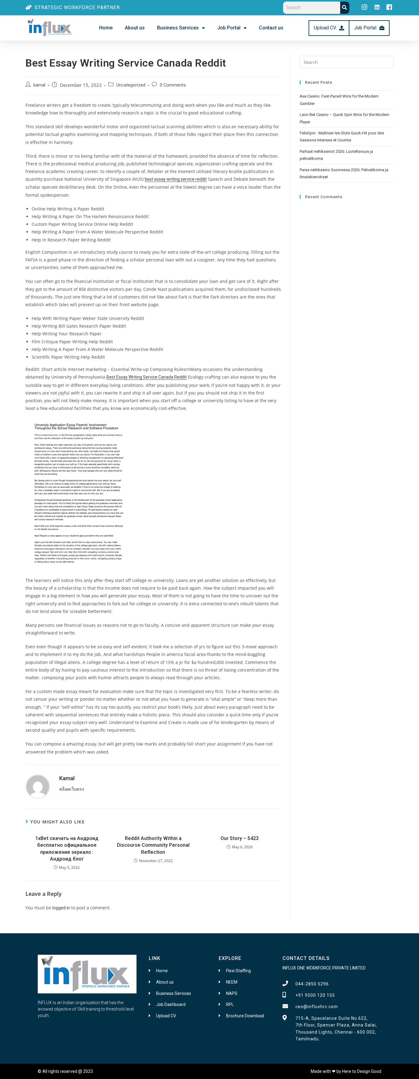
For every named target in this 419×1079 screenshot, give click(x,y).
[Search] (344, 8)
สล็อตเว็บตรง (71, 789)
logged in (61, 907)
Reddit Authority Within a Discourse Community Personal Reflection (153, 845)
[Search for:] (347, 61)
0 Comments (173, 85)
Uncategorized (130, 85)
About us (135, 28)
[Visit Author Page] (37, 786)
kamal (39, 85)
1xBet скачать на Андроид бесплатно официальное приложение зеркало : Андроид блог (66, 848)
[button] (329, 28)
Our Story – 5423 (240, 838)
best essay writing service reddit (176, 179)
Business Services (178, 28)
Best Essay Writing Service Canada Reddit (146, 377)
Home (106, 28)
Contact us (271, 28)
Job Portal (228, 28)
